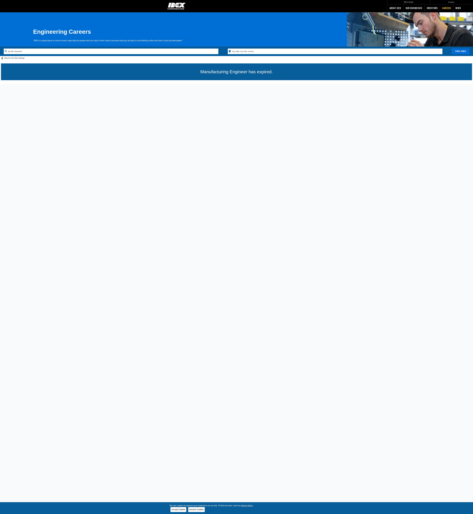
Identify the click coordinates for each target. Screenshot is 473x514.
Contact (451, 2)
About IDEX (395, 8)
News (458, 8)
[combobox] (111, 51)
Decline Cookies (196, 509)
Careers (446, 8)
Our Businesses (414, 8)
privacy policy (247, 506)
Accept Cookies (178, 509)
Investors (432, 8)
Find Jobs (460, 51)
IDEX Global (408, 2)
